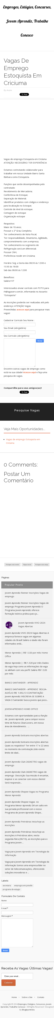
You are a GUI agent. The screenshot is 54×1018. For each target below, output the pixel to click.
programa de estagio (11, 889)
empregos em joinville (23, 885)
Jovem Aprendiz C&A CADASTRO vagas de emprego (26, 763)
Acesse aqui (29, 372)
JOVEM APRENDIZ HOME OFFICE (21, 709)
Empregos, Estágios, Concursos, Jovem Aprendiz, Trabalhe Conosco (27, 21)
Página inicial (27, 564)
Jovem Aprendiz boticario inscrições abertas (26, 735)
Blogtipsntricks (28, 1009)
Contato (40, 997)
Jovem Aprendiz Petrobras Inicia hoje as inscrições (24, 823)
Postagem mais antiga (41, 564)
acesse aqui (23, 309)
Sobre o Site (27, 997)
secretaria (7, 885)
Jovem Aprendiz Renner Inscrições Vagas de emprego (27, 594)
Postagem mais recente (12, 564)
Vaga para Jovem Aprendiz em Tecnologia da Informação (27, 853)
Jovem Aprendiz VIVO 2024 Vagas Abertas (31, 624)
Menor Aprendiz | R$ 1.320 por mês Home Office (26, 654)
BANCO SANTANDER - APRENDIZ (21, 682)
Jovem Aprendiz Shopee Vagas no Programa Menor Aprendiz (27, 793)
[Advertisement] (27, 129)
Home (14, 997)
